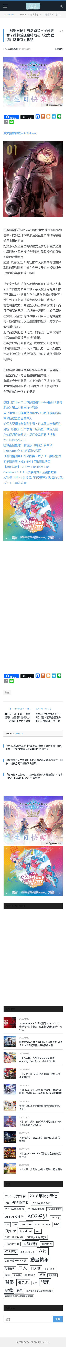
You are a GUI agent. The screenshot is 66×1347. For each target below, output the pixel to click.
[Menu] (5, 6)
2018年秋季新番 (44, 1195)
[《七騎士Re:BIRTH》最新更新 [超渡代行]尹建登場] (10, 1153)
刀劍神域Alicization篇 (15, 1260)
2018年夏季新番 (15, 1196)
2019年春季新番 (14, 1209)
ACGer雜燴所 (14, 1217)
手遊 (42, 1275)
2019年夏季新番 (41, 1203)
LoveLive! (26, 1231)
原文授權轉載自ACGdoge (19, 133)
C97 (15, 1224)
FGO (56, 1224)
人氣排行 (30, 1243)
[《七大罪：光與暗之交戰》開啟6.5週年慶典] (10, 1168)
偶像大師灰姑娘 (27, 1252)
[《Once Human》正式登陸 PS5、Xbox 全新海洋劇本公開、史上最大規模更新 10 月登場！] (10, 1022)
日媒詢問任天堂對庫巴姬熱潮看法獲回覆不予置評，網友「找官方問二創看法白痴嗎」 (34, 761)
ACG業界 (38, 1216)
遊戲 (9, 1290)
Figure (10, 1230)
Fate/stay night (42, 1224)
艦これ (23, 1282)
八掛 (42, 1251)
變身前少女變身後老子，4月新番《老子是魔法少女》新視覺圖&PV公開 (49, 717)
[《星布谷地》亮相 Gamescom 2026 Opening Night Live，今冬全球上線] (10, 1057)
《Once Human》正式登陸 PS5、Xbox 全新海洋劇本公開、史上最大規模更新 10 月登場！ (40, 1026)
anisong (55, 1217)
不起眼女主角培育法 (36, 1237)
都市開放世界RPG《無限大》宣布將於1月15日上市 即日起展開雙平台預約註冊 (40, 1044)
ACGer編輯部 (12, 49)
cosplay (26, 1224)
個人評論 (11, 1252)
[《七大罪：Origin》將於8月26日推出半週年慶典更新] (10, 1073)
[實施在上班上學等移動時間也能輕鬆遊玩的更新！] (10, 1105)
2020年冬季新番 (54, 1209)
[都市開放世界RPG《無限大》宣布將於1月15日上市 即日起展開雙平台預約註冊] (10, 1041)
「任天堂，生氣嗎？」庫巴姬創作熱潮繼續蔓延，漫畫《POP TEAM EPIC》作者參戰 (34, 776)
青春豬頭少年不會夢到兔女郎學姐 (19, 1296)
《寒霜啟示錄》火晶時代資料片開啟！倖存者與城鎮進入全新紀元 (40, 1123)
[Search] (61, 6)
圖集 (7, 1275)
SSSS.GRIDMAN (14, 1237)
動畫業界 (10, 1268)
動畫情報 (39, 1259)
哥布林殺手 (49, 1269)
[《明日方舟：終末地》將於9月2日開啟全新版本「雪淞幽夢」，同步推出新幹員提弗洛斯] (10, 1089)
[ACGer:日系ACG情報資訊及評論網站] (33, 6)
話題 (7, 692)
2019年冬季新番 (17, 1202)
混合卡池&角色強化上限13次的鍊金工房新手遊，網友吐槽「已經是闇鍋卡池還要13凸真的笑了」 (34, 747)
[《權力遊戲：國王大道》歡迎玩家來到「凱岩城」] (10, 1137)
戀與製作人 (30, 1275)
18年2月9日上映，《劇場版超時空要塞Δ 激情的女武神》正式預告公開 (17, 717)
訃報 (35, 1283)
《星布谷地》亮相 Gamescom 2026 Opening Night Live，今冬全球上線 (37, 1059)
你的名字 (46, 1244)
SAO (38, 1231)
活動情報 (52, 1275)
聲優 (9, 1282)
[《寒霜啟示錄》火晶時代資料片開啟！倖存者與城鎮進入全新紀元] (10, 1121)
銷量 (20, 1290)
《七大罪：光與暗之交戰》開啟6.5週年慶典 (40, 1169)
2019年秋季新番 (36, 1209)
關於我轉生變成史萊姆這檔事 (39, 1290)
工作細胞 (17, 1275)
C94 (7, 1224)
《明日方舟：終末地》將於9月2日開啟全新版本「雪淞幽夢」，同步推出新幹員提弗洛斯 (40, 1091)
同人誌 (36, 1268)
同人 (22, 1268)
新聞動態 (59, 49)
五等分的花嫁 (12, 1244)
